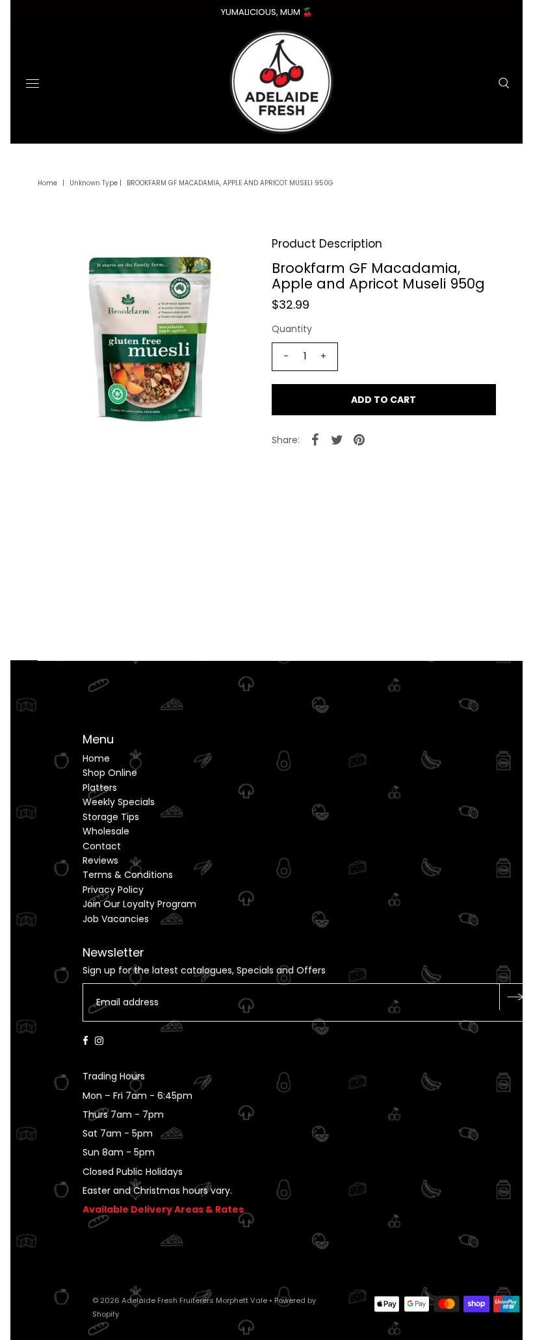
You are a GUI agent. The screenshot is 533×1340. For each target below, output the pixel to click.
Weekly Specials (119, 801)
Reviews (100, 860)
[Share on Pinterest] (359, 439)
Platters (100, 787)
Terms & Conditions (128, 874)
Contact (102, 846)
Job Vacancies (116, 918)
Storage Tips (111, 816)
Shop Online (110, 772)
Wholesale (106, 831)
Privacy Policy (113, 889)
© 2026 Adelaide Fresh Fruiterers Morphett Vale (179, 1300)
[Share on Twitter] (337, 439)
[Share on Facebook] (315, 439)
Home (47, 183)
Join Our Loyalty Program (139, 903)
